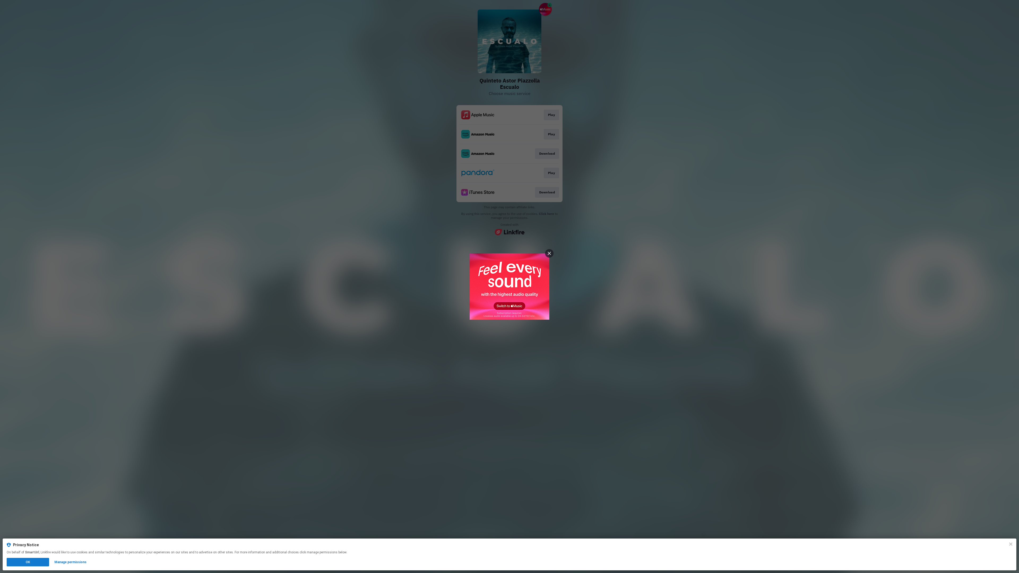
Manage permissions (70, 562)
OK (28, 562)
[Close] (1011, 544)
